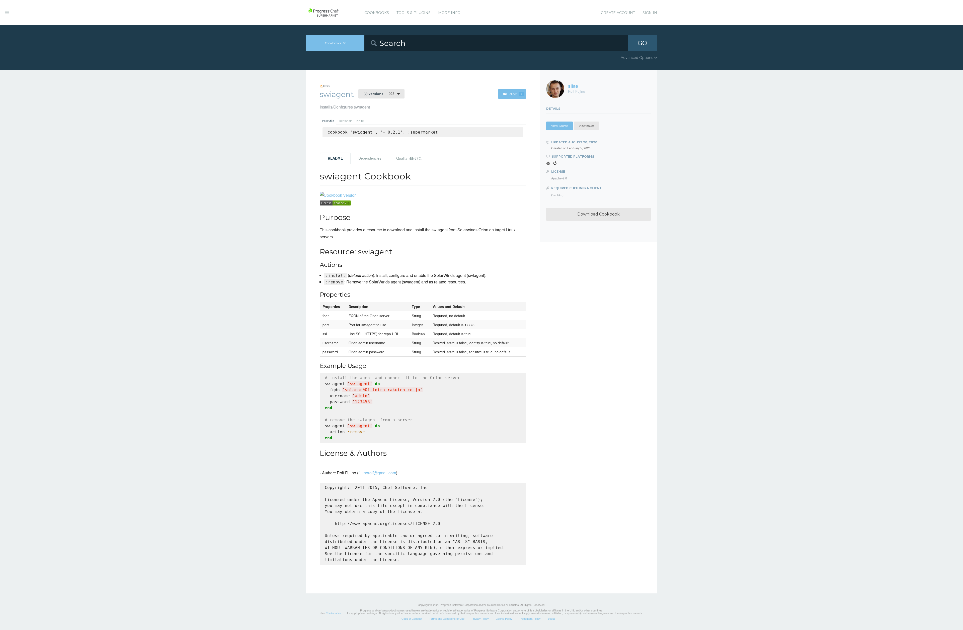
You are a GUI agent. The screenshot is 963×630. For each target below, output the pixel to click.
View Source (559, 126)
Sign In (650, 13)
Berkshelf (345, 121)
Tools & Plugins (413, 13)
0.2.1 (378, 94)
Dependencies (369, 158)
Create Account (618, 13)
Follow (515, 94)
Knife (360, 121)
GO (642, 43)
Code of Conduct (412, 618)
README (335, 158)
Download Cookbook (598, 214)
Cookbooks (376, 13)
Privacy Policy (480, 618)
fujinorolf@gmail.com (377, 473)
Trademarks (333, 613)
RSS (326, 86)
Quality (409, 158)
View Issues (586, 126)
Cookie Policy (504, 618)
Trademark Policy (530, 618)
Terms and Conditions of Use (446, 618)
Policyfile (328, 121)
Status (551, 618)
